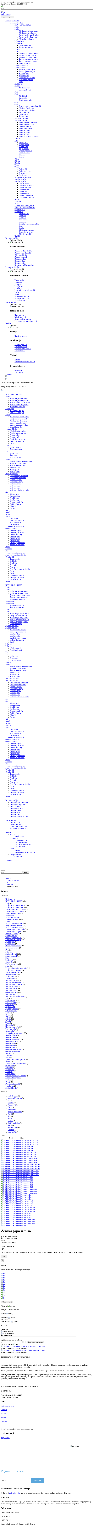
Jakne (17, 102)
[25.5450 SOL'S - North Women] (13, 1225)
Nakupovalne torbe (17, 520)
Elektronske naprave (17, 575)
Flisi (17, 92)
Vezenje (13, 834)
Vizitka (3, 1417)
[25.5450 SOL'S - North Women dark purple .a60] (19, 1140)
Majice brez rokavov (17, 407)
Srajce (17, 49)
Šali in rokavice (15, 504)
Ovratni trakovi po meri (18, 826)
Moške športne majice (18, 431)
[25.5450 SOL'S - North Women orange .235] (18, 1219)
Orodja (12, 573)
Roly (9, 1116)
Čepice (12, 508)
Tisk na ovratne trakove (23, 844)
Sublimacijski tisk (21, 840)
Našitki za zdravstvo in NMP (25, 852)
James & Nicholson (15, 1098)
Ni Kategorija (10, 899)
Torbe (17, 165)
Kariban (10, 1103)
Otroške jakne (15, 537)
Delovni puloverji (16, 482)
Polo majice (19, 41)
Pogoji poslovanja (7, 1406)
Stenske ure (14, 567)
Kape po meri (15, 822)
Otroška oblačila (21, 179)
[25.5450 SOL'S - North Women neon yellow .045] (20, 1171)
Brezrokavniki (15, 468)
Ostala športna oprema (18, 439)
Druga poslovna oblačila (18, 419)
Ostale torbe (14, 524)
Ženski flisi (14, 455)
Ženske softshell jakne (18, 466)
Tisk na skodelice (21, 842)
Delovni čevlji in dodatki (19, 476)
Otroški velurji (15, 539)
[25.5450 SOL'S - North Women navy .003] (17, 1201)
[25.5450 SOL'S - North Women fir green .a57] (18, 1207)
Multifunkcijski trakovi (18, 828)
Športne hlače (15, 437)
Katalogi (8, 374)
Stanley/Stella (12, 1127)
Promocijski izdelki (12, 267)
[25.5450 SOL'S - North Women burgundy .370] (19, 1158)
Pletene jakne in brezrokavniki (21, 461)
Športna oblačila (21, 65)
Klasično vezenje (21, 836)
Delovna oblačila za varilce (19, 490)
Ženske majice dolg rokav (19, 405)
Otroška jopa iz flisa (37, 1350)
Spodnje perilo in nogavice (24, 206)
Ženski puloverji (16, 449)
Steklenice (13, 561)
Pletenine (18, 202)
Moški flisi (14, 453)
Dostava (4, 1410)
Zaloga (4, 1256)
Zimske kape (14, 494)
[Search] (2, 11)
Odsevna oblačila (16, 480)
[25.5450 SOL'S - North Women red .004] (16, 1213)
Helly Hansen (13, 1096)
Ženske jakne (15, 472)
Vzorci (3, 1414)
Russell (10, 1118)
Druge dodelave (15, 854)
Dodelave (8, 323)
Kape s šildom (15, 496)
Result (10, 1114)
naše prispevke (14, 1493)
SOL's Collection (14, 1123)
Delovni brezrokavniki (18, 478)
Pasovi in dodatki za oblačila (25, 208)
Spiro (10, 1125)
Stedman (11, 1130)
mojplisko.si (5, 1438)
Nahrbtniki (14, 518)
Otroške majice (15, 530)
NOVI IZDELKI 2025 (23, 25)
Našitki (17, 236)
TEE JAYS (12, 1132)
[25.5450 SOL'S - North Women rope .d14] (17, 1177)
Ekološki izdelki (16, 579)
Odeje (17, 159)
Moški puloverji (15, 447)
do (11, 1138)
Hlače (17, 199)
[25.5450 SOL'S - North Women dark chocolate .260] (20, 1165)
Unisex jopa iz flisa (38, 1346)
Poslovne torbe (15, 522)
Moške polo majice (17, 411)
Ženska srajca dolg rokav (19, 425)
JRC (9, 1100)
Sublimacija (14, 838)
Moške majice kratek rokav (19, 398)
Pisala (12, 571)
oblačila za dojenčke (17, 545)
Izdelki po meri (10, 302)
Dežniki (17, 163)
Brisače (17, 161)
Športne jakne (15, 435)
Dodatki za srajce (16, 427)
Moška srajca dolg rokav (19, 421)
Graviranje (18, 857)
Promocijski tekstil (12, 21)
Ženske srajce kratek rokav (19, 423)
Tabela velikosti (7, 1302)
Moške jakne (14, 470)
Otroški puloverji (16, 535)
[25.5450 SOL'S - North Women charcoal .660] (18, 1152)
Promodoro (12, 1109)
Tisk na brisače (20, 846)
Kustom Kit (12, 1105)
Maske (17, 204)
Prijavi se (37, 1481)
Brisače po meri (15, 824)
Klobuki (13, 506)
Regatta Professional (15, 1112)
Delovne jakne (15, 486)
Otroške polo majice (17, 533)
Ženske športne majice (18, 433)
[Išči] (23, 1138)
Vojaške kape (15, 500)
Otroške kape (15, 541)
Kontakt (4, 1421)
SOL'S (10, 1121)
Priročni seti (14, 565)
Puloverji (18, 84)
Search (25, 872)
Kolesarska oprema (17, 441)
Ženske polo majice (17, 413)
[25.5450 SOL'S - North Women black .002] (17, 1146)
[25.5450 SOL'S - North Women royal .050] (17, 1195)
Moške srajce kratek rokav (19, 417)
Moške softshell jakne (18, 463)
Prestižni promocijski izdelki (20, 569)
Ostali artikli (20, 210)
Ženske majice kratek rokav (20, 403)
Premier (10, 1107)
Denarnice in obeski (17, 577)
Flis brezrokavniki (16, 457)
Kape (17, 139)
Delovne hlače (15, 488)
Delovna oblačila (21, 118)
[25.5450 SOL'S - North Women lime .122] (17, 1183)
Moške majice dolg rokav (19, 401)
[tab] (46, 895)
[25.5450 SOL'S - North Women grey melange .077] (20, 1189)
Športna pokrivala (16, 502)
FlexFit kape (14, 498)
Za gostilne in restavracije (24, 177)
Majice (18, 27)
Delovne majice (15, 484)
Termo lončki (15, 559)
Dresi (12, 443)
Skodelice (13, 563)
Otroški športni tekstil (17, 543)
